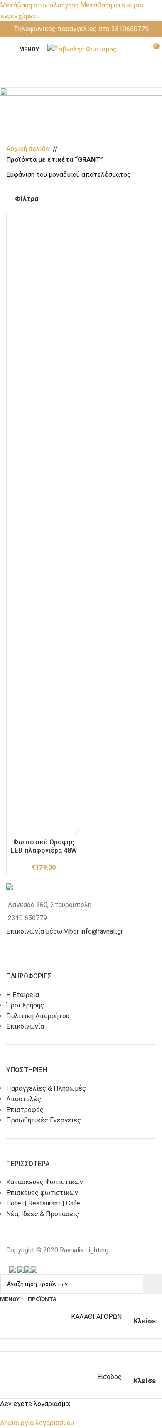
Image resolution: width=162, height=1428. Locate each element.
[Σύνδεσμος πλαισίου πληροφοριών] (81, 29)
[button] (14, 222)
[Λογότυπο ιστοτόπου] (82, 49)
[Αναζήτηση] (152, 1284)
